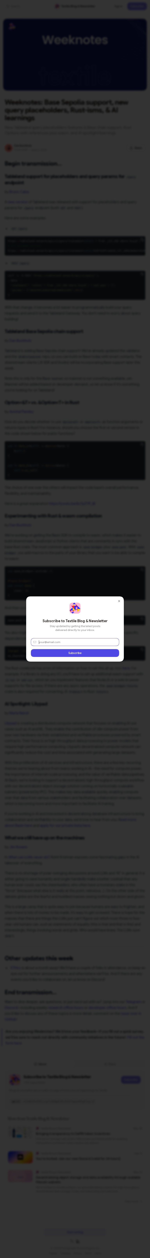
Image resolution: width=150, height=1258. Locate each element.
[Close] (119, 601)
